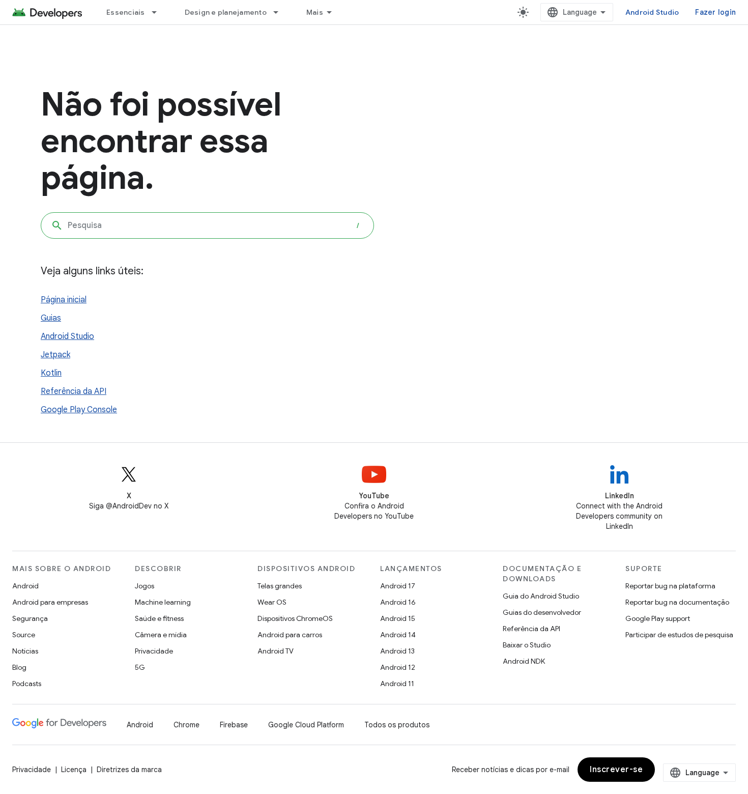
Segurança (30, 618)
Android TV (275, 651)
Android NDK (524, 661)
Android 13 (397, 651)
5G (140, 667)
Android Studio (652, 12)
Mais (314, 12)
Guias (51, 318)
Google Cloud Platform (306, 724)
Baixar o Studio (527, 644)
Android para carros (289, 634)
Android (25, 585)
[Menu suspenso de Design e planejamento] (280, 12)
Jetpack (55, 355)
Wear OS (271, 602)
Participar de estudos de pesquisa (679, 634)
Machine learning (163, 602)
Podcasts (26, 683)
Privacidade (154, 651)
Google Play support (657, 618)
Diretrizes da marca (129, 769)
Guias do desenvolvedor (542, 612)
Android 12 (397, 667)
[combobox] (207, 225)
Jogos (144, 585)
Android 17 (397, 585)
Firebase (234, 724)
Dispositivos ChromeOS (295, 618)
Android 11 (397, 683)
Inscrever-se (616, 769)
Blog (19, 667)
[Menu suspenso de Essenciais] (158, 12)
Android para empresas (50, 602)
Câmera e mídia (161, 634)
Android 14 (398, 634)
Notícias (25, 651)
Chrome (186, 724)
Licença (74, 769)
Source (23, 634)
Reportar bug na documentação (677, 602)
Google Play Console (79, 410)
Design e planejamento (226, 12)
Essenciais (125, 12)
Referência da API (73, 391)
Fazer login (715, 12)
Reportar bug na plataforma (670, 585)
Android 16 (398, 602)
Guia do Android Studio (541, 596)
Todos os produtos (396, 724)
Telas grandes (279, 585)
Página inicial (64, 300)
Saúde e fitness (159, 618)
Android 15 (397, 618)
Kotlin (51, 373)
